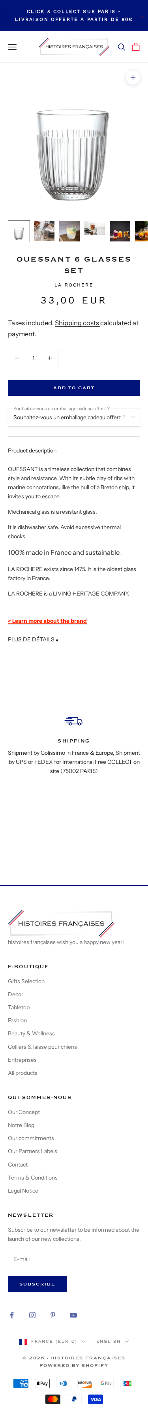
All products (22, 1072)
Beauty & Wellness (31, 1033)
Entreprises (22, 1059)
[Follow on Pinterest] (53, 1315)
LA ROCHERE (74, 285)
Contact (18, 1164)
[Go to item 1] (19, 231)
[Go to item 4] (95, 228)
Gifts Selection (26, 981)
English (108, 1341)
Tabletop (19, 1007)
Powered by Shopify (74, 1365)
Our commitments (31, 1138)
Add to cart (74, 387)
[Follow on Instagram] (32, 1315)
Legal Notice (23, 1190)
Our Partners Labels (32, 1151)
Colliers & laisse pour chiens (42, 1046)
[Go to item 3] (69, 231)
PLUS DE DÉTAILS (33, 639)
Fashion (17, 1020)
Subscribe (37, 1284)
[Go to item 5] (120, 231)
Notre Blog (21, 1125)
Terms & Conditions (33, 1177)
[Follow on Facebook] (12, 1315)
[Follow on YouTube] (73, 1315)
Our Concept (24, 1112)
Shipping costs (77, 323)
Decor (15, 994)
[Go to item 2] (44, 231)
